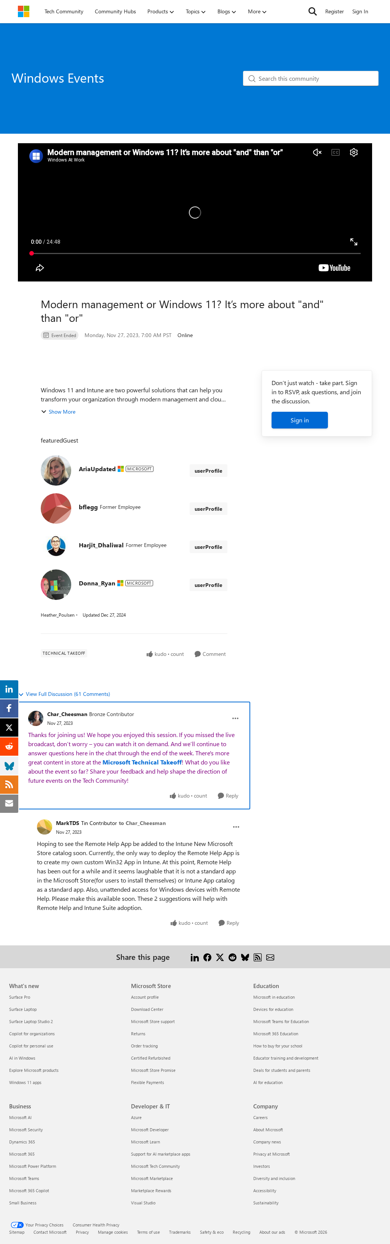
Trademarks (180, 1232)
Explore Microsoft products (34, 1070)
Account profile (145, 997)
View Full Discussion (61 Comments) (68, 693)
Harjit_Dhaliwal (101, 545)
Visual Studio (143, 1203)
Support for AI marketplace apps (160, 1154)
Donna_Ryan (97, 583)
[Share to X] (220, 957)
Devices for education (273, 1009)
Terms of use (148, 1232)
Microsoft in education (274, 997)
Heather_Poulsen (58, 615)
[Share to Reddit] (233, 957)
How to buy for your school (277, 1046)
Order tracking (144, 1046)
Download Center (147, 1009)
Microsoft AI (20, 1117)
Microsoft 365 (22, 1154)
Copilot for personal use (31, 1046)
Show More (62, 411)
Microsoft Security (26, 1129)
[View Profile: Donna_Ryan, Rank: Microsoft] (56, 584)
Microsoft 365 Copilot (29, 1190)
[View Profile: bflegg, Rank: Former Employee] (56, 508)
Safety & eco (212, 1232)
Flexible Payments (147, 1082)
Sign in (300, 420)
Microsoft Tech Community (155, 1166)
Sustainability (265, 1203)
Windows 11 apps (25, 1082)
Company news (267, 1142)
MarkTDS (67, 823)
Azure (136, 1117)
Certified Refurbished (150, 1058)
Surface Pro (19, 997)
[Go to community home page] (23, 11)
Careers (260, 1117)
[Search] (312, 11)
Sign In (360, 11)
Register (334, 11)
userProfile (208, 470)
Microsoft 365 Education (275, 1033)
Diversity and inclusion (274, 1178)
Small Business (23, 1203)
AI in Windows (22, 1058)
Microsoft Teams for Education (281, 1021)
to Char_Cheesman (142, 823)
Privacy (82, 1232)
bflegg (88, 507)
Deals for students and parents (281, 1070)
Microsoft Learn (145, 1142)
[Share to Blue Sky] (245, 957)
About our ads (272, 1232)
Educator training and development (285, 1058)
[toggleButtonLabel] (235, 718)
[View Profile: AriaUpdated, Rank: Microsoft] (56, 470)
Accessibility (264, 1190)
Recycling (241, 1232)
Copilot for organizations (32, 1033)
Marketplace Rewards (151, 1190)
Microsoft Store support (153, 1021)
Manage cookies (113, 1232)
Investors (261, 1166)
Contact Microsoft (50, 1232)
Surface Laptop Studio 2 (31, 1021)
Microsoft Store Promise (153, 1070)
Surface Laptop (23, 1009)
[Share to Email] (270, 957)
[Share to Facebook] (207, 957)
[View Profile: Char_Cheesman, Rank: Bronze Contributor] (35, 718)
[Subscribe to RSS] (258, 957)
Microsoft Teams (24, 1178)
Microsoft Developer (150, 1129)
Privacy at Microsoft (271, 1154)
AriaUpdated (97, 469)
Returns (138, 1033)
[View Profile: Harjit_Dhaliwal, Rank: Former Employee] (56, 546)
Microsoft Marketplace (152, 1178)
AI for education (268, 1082)
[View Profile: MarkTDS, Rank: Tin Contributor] (44, 827)
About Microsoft (268, 1129)
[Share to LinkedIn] (195, 957)
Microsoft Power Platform (32, 1166)
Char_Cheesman (67, 714)
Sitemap (16, 1232)
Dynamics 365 (22, 1142)
